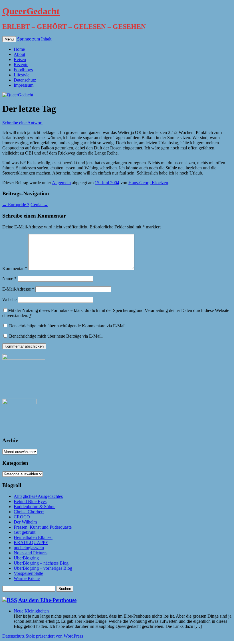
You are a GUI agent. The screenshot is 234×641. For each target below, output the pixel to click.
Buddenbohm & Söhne (34, 506)
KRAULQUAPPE (31, 542)
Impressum (23, 85)
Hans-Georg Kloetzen (148, 182)
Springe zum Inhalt (34, 38)
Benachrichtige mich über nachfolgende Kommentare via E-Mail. (68, 325)
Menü (9, 39)
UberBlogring (26, 557)
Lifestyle (21, 74)
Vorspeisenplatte (28, 573)
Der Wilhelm (25, 522)
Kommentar (14, 268)
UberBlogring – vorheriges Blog (43, 568)
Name (9, 278)
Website (9, 299)
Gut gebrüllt (24, 532)
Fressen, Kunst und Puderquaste (43, 527)
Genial (39, 204)
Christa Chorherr (29, 511)
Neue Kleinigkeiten (31, 610)
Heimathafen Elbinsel (33, 537)
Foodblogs (23, 69)
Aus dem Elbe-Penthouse (47, 600)
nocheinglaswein (29, 547)
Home (19, 49)
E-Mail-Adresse (18, 289)
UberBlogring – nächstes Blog (41, 563)
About (19, 54)
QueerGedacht (31, 11)
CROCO (22, 516)
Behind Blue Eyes (30, 501)
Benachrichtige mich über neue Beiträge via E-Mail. (56, 336)
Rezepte (21, 64)
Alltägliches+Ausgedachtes (38, 496)
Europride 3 (15, 204)
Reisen (20, 59)
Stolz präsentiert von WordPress (54, 636)
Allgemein (61, 182)
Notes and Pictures (30, 552)
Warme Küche (27, 578)
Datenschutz (25, 80)
